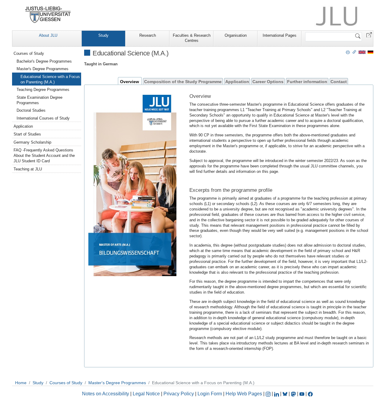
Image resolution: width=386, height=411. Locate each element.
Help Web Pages (244, 393)
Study (103, 35)
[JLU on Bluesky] (286, 393)
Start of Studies (27, 134)
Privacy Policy (178, 393)
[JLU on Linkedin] (277, 393)
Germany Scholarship (32, 142)
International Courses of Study (43, 118)
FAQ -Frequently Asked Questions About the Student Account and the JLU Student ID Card (44, 155)
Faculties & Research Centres (191, 38)
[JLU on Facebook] (310, 393)
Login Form (210, 393)
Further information (307, 81)
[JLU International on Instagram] (269, 393)
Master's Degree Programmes (42, 69)
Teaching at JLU (28, 169)
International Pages (279, 35)
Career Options (267, 81)
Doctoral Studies (31, 110)
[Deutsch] (370, 52)
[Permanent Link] (354, 52)
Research (147, 35)
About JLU (48, 35)
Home (21, 382)
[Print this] (348, 51)
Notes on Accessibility (106, 393)
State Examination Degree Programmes (39, 100)
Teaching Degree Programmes (43, 89)
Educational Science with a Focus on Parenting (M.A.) (50, 79)
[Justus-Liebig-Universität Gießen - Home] (48, 15)
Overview (129, 81)
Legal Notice (146, 393)
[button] (369, 34)
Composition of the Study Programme (183, 81)
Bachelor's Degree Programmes (44, 61)
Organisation (236, 35)
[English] (362, 52)
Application (237, 81)
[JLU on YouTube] (302, 393)
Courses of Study (29, 53)
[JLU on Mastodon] (294, 393)
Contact (339, 81)
